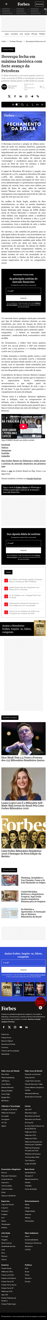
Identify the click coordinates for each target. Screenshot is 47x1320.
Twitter (4, 447)
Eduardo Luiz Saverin (33, 1074)
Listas (27, 34)
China (27, 1275)
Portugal (4, 1236)
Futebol (4, 1214)
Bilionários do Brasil (32, 1116)
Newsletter (5, 1054)
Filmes (27, 1208)
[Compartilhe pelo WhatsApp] (26, 96)
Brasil (27, 1272)
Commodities (6, 1186)
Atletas (4, 1228)
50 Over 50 (29, 1123)
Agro (7, 34)
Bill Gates (5, 1101)
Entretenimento (32, 1201)
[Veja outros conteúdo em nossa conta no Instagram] (15, 1027)
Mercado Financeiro (9, 1176)
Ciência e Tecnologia (10, 1106)
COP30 (28, 1250)
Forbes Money (16, 41)
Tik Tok (4, 1123)
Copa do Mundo (7, 1204)
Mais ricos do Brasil (33, 1071)
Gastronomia (6, 1243)
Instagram (6, 450)
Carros (4, 1259)
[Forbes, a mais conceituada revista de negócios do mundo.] (23, 1008)
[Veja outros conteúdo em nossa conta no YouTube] (20, 1027)
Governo (28, 1278)
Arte (3, 1253)
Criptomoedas (7, 1189)
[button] (27, 104)
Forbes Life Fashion (8, 1278)
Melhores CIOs (30, 1135)
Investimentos (6, 1179)
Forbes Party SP (7, 1288)
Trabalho (28, 1186)
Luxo (3, 1250)
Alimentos (29, 1246)
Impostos (5, 1182)
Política (28, 1265)
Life (21, 34)
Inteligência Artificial (9, 1109)
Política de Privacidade (37, 975)
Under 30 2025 (30, 1164)
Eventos (28, 1214)
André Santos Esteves (33, 1097)
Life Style (5, 1233)
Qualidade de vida (8, 1246)
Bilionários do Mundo (33, 1119)
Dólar (3, 1192)
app (10, 471)
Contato (4, 1047)
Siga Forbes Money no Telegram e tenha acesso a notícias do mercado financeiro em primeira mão (23, 464)
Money (34, 34)
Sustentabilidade (31, 1240)
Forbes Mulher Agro (8, 1304)
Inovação (5, 1116)
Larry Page (5, 1094)
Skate (3, 1221)
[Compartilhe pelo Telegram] (32, 96)
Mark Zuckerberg (7, 1078)
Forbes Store (6, 1038)
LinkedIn (5, 456)
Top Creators (30, 1160)
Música (27, 1218)
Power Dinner (6, 1268)
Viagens (4, 1240)
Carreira (14, 34)
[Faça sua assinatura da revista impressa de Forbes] (6, 989)
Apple (3, 1126)
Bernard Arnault (7, 1087)
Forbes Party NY (7, 1281)
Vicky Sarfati (30, 1078)
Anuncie (39, 4)
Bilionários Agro (31, 1113)
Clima (27, 1236)
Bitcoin (4, 1173)
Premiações (29, 1221)
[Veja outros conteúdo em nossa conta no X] (9, 1027)
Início (3, 41)
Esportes (5, 1201)
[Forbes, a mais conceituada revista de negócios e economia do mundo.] (24, 4)
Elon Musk (5, 1074)
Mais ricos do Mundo (10, 1071)
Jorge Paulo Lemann (32, 1081)
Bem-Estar (29, 1169)
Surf (3, 1218)
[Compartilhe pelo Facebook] (15, 96)
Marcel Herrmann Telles (34, 1084)
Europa (27, 1281)
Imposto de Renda (8, 1196)
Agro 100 (28, 1109)
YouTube (5, 453)
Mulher (42, 34)
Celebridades (30, 1211)
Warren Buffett (6, 1091)
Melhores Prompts (8, 1113)
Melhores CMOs (31, 1139)
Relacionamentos (31, 1179)
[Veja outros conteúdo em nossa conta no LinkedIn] (26, 1027)
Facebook (5, 445)
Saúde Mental (30, 1173)
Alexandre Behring (32, 1093)
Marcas (4, 1256)
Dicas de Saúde (31, 1189)
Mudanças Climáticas (33, 1243)
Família (27, 1182)
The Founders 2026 (32, 1157)
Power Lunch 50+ (7, 1275)
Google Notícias (34, 478)
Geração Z (29, 1176)
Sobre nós (5, 1034)
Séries (27, 1204)
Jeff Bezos (5, 1081)
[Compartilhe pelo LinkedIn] (20, 96)
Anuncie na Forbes (8, 1044)
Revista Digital (7, 1041)
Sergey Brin (5, 1097)
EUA (26, 1268)
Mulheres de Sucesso (33, 1154)
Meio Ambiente (31, 1233)
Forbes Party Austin (8, 1285)
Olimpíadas (5, 1224)
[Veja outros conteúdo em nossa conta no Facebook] (3, 1027)
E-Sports (4, 1208)
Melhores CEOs (31, 1132)
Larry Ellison (5, 1084)
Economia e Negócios (11, 1169)
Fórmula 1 (4, 1211)
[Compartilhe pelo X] (9, 96)
